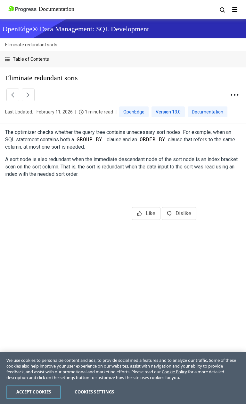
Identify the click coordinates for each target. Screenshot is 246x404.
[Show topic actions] (234, 95)
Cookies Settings (94, 392)
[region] (123, 378)
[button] (123, 59)
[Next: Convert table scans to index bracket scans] (28, 95)
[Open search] (222, 9)
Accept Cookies (33, 392)
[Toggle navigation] (235, 9)
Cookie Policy (174, 372)
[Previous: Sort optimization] (13, 95)
